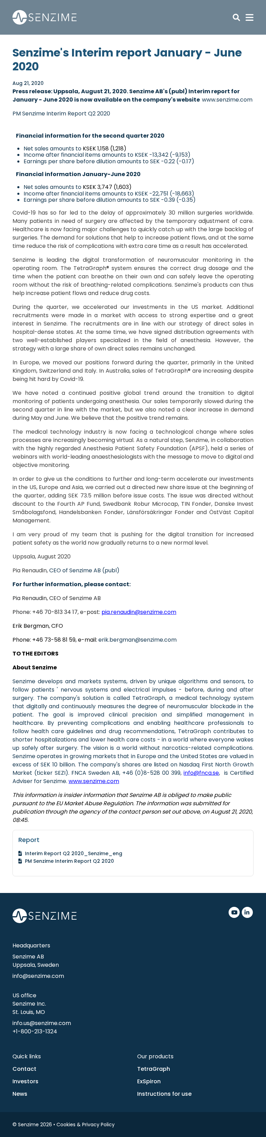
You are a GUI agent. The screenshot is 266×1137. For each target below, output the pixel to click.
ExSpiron (149, 1081)
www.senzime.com (227, 100)
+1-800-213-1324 (34, 1031)
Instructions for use (164, 1094)
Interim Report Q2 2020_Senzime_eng (73, 853)
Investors (25, 1081)
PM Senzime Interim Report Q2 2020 (61, 114)
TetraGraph (153, 1069)
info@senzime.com (38, 976)
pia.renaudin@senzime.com (138, 612)
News (19, 1094)
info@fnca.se (201, 773)
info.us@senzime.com (41, 1023)
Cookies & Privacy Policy (85, 1124)
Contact (24, 1069)
